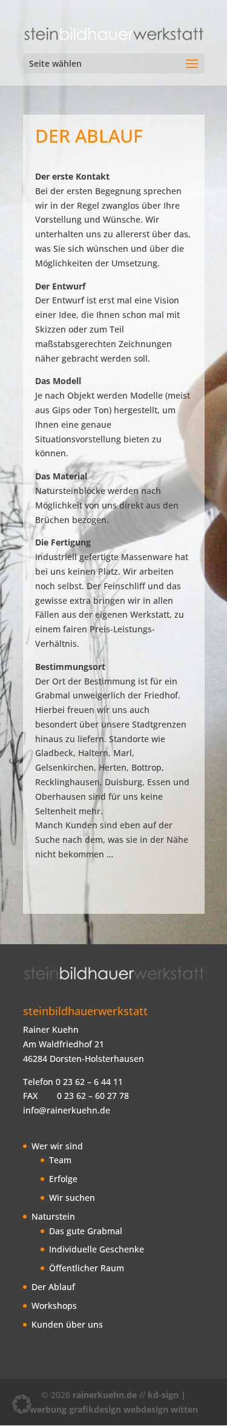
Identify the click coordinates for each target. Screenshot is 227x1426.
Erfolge (63, 1178)
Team (60, 1160)
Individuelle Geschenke (96, 1249)
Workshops (54, 1305)
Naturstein (53, 1216)
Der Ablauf (53, 1287)
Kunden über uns (67, 1324)
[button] (22, 1404)
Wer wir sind (57, 1146)
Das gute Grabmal (85, 1231)
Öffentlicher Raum (86, 1268)
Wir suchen (72, 1197)
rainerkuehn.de (105, 1395)
